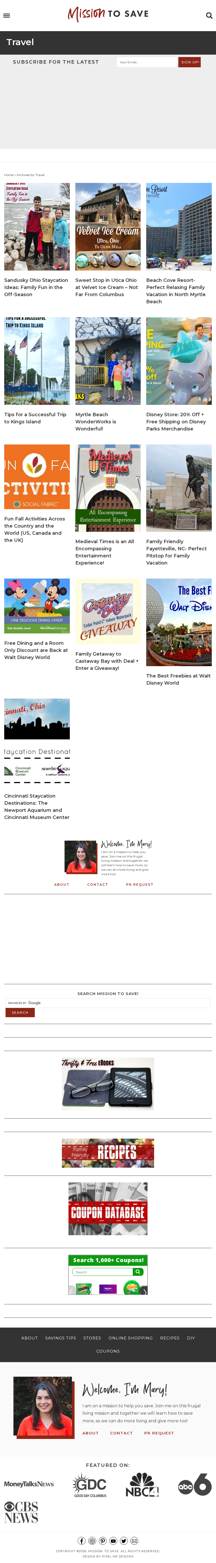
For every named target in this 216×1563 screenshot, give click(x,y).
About (62, 885)
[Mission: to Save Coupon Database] (108, 1237)
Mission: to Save (108, 14)
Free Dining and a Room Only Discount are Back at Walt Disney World (36, 650)
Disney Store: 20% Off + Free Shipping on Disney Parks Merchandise (176, 422)
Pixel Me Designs (118, 1556)
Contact (97, 885)
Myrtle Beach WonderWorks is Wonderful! (95, 422)
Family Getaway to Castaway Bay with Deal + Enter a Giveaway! (107, 661)
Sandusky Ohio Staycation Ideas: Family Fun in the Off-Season (36, 287)
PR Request (140, 885)
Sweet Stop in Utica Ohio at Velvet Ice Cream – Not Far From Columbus (106, 287)
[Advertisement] (108, 107)
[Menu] (6, 16)
